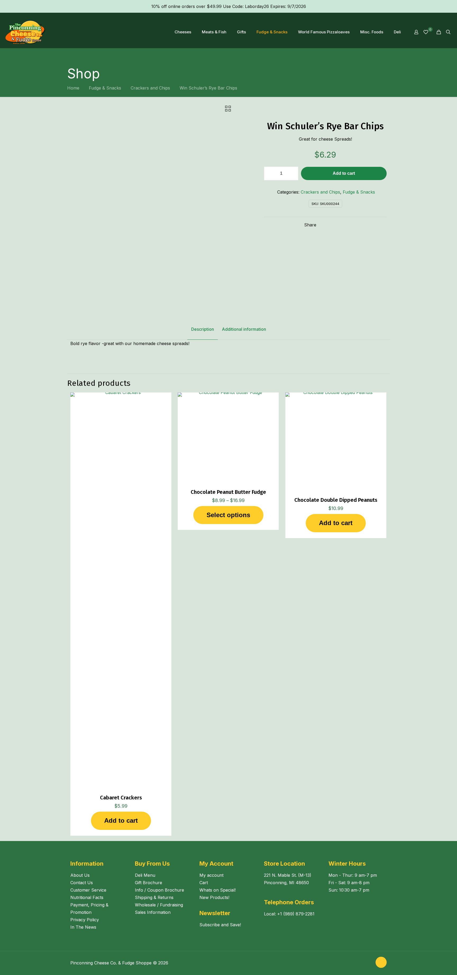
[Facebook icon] (363, 962)
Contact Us (81, 882)
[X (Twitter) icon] (368, 962)
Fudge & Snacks (105, 88)
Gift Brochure (148, 882)
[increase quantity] (292, 173)
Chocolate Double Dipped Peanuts (335, 500)
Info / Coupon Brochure (159, 890)
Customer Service (88, 890)
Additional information (244, 329)
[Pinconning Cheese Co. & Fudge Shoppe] (25, 32)
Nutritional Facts (86, 897)
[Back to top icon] (381, 962)
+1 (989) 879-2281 (295, 913)
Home (73, 88)
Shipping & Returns (154, 897)
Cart (203, 882)
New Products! (214, 897)
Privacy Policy (84, 919)
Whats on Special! (217, 890)
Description (202, 329)
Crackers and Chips (150, 88)
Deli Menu (145, 875)
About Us (80, 875)
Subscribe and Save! (220, 924)
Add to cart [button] (121, 820)
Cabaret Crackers (121, 797)
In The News (83, 927)
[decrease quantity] (270, 173)
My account (211, 875)
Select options (228, 514)
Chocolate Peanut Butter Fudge (228, 492)
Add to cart (344, 173)
